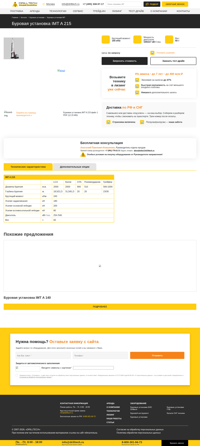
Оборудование (138, 403)
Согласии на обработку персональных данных (35, 377)
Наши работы (114, 418)
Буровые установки (138, 417)
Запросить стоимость (125, 61)
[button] (152, 4)
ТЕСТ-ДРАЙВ (136, 11)
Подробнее (100, 307)
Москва (50, 4)
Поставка (16, 11)
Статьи (110, 422)
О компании (113, 407)
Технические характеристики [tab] (28, 166)
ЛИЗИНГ (117, 11)
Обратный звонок (175, 4)
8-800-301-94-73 (89, 416)
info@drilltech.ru (70, 4)
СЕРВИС (78, 11)
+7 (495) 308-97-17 (93, 4)
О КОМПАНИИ (158, 11)
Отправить (157, 355)
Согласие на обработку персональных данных (140, 429)
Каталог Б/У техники (176, 413)
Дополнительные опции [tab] (74, 166)
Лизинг (110, 415)
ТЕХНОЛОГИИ (57, 11)
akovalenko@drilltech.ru (144, 151)
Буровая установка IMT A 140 (27, 297)
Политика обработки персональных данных (139, 433)
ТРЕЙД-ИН (99, 11)
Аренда (35, 11)
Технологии (113, 411)
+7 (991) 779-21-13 (112, 151)
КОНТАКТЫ (183, 11)
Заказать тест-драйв (173, 61)
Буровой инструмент (139, 413)
